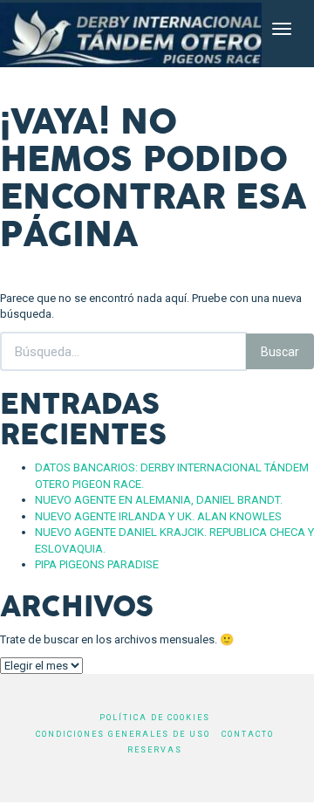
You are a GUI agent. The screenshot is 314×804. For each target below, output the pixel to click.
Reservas (154, 750)
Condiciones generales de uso (123, 734)
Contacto (248, 734)
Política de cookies (154, 717)
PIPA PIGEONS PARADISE (97, 564)
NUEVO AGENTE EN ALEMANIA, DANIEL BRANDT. (159, 499)
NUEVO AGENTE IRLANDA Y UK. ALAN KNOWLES (158, 516)
